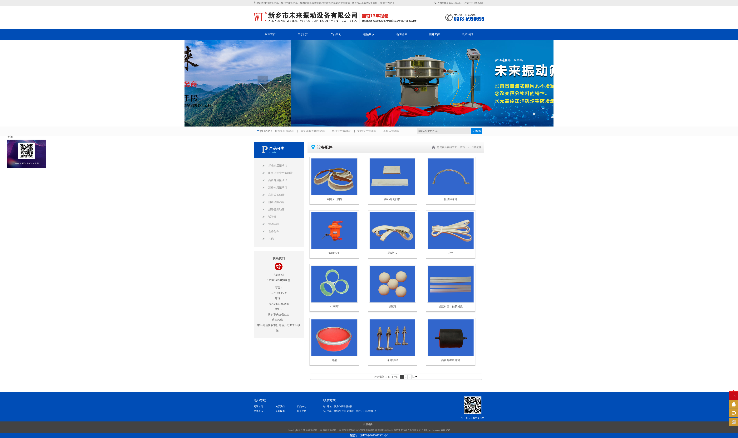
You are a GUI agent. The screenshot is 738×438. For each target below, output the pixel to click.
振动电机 (273, 224)
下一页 (394, 376)
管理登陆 (445, 430)
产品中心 (469, 3)
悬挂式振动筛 (391, 131)
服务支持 (301, 411)
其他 (271, 238)
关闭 (10, 137)
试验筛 (272, 216)
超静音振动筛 (276, 209)
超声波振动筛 (276, 202)
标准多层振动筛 (284, 131)
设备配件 (273, 231)
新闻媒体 (280, 411)
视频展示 (258, 411)
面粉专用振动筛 (341, 131)
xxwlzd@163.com (279, 303)
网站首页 (258, 406)
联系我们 (479, 3)
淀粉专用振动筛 (366, 131)
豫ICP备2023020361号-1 (374, 435)
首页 (462, 147)
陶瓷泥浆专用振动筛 (313, 131)
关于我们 (280, 406)
